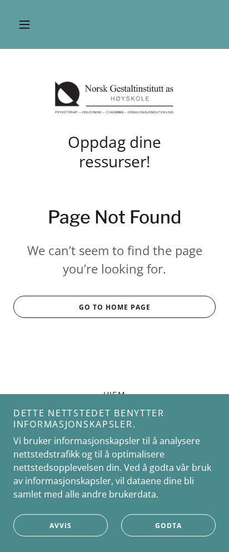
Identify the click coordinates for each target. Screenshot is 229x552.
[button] (24, 24)
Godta (168, 525)
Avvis (60, 525)
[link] (114, 97)
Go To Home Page (115, 307)
